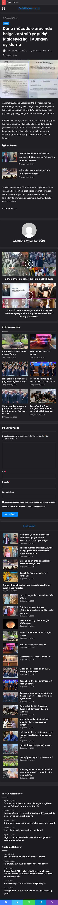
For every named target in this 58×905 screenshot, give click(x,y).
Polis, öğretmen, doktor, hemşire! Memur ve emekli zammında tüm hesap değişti (36, 772)
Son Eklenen (29, 526)
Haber (16, 18)
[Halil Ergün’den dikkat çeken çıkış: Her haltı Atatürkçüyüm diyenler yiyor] (10, 736)
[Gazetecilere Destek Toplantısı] (10, 660)
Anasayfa (8, 18)
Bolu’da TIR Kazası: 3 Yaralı (40, 352)
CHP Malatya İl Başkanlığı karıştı (35, 745)
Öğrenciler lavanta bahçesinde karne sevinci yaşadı (28, 2)
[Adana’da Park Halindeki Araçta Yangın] (15, 341)
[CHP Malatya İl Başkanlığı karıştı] (10, 749)
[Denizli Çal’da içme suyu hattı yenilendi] (10, 577)
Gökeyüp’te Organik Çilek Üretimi (36, 757)
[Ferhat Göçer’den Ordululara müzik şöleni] (10, 599)
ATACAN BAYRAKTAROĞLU (16, 51)
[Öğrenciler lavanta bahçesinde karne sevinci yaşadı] (9, 173)
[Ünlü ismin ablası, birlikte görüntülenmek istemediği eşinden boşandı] (10, 611)
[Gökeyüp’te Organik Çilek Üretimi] (10, 761)
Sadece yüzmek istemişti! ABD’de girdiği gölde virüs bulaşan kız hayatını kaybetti (36, 550)
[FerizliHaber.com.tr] (29, 8)
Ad (4, 472)
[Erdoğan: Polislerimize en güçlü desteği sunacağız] (15, 369)
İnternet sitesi (8, 492)
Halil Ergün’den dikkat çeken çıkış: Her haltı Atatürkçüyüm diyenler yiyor (36, 735)
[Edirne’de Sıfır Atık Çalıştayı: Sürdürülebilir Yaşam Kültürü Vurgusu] (43, 396)
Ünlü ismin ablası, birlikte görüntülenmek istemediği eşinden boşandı (37, 610)
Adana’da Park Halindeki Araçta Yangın (14, 352)
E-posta (6, 482)
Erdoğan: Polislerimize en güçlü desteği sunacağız (14, 380)
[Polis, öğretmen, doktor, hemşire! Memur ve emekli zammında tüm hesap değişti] (10, 773)
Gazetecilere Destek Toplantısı (35, 656)
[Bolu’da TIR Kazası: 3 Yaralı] (43, 341)
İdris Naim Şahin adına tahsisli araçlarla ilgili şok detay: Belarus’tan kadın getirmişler (37, 157)
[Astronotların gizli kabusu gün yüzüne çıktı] (10, 624)
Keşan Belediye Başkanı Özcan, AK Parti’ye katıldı (42, 380)
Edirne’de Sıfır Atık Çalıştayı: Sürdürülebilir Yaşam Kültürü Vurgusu (41, 409)
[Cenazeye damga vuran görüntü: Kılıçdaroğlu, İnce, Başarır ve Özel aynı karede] (15, 396)
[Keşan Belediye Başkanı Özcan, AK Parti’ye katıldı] (43, 369)
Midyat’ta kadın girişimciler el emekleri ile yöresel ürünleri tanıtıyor (34, 722)
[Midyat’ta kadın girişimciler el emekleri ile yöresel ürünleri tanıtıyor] (10, 723)
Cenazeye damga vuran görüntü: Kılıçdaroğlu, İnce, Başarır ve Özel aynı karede (14, 410)
